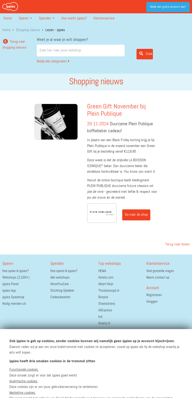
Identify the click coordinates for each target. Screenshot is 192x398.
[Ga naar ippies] (10, 6)
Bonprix (103, 297)
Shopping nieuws (28, 30)
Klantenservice (104, 18)
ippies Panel (10, 284)
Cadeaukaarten (60, 297)
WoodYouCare (59, 284)
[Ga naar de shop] (102, 213)
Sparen (24, 18)
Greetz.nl (104, 323)
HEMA (102, 271)
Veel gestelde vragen (160, 271)
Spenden (45, 18)
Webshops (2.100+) (16, 277)
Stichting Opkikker (62, 290)
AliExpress (105, 310)
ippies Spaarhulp (13, 297)
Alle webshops (60, 277)
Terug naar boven (177, 244)
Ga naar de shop (136, 215)
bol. (100, 317)
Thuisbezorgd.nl (108, 290)
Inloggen (152, 301)
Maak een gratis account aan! (168, 6)
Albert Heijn (105, 284)
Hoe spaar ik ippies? (15, 271)
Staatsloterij (106, 303)
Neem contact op (157, 277)
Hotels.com (106, 277)
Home (8, 18)
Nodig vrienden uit (14, 303)
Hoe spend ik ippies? (64, 271)
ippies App (9, 290)
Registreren (154, 295)
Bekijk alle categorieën (51, 61)
